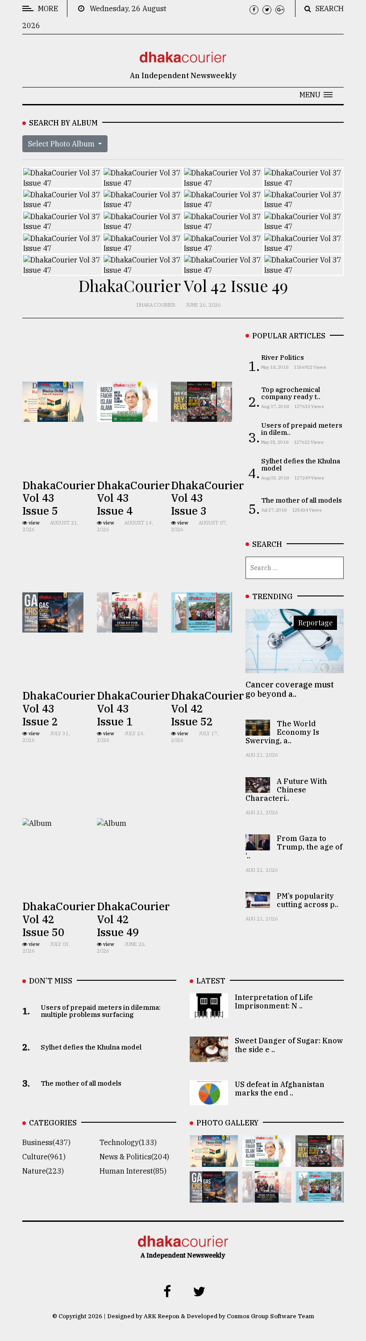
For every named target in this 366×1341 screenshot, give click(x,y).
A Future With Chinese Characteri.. (286, 790)
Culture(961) (44, 1156)
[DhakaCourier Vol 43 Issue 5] (214, 1160)
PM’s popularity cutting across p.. (307, 900)
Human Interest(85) (133, 1170)
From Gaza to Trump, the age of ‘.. (293, 847)
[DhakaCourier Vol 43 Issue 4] (266, 1160)
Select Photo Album (62, 143)
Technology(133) (128, 1142)
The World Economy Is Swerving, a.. (282, 732)
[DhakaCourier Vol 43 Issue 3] (319, 1160)
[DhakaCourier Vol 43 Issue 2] (214, 1196)
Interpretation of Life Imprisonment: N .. (274, 1001)
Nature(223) (43, 1170)
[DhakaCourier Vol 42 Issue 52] (319, 1196)
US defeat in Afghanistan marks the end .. (279, 1088)
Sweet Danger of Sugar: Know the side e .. (289, 1045)
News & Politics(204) (134, 1156)
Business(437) (46, 1142)
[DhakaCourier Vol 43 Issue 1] (266, 1196)
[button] (316, 94)
